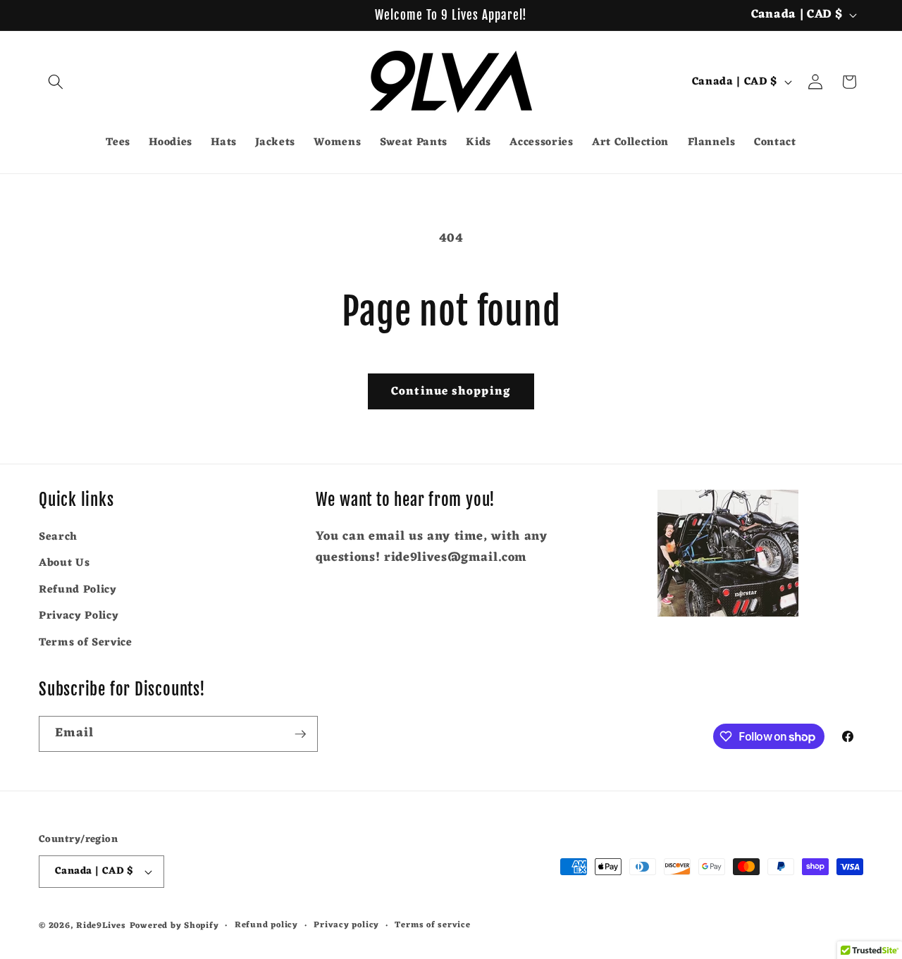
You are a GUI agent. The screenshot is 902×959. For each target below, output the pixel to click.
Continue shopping (451, 391)
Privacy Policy (78, 616)
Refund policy (266, 926)
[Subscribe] (300, 734)
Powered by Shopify (174, 926)
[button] (56, 82)
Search (58, 537)
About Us (64, 563)
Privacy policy (346, 926)
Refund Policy (78, 590)
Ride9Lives (101, 926)
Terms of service (432, 926)
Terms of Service (85, 642)
